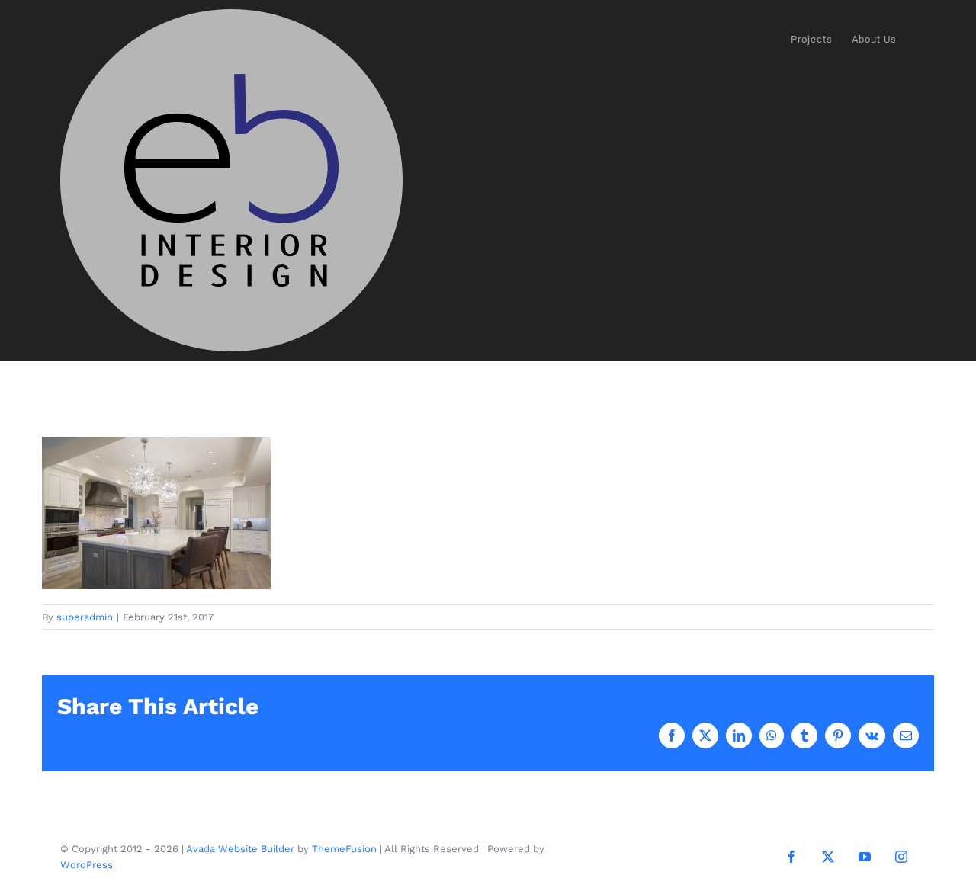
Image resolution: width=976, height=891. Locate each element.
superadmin (84, 617)
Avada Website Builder (240, 848)
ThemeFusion (344, 848)
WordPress (86, 864)
